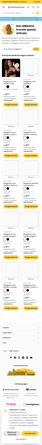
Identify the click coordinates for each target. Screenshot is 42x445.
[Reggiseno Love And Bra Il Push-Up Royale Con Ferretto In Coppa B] (31, 271)
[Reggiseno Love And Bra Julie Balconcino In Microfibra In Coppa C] (11, 68)
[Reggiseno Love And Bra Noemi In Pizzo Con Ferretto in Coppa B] (31, 119)
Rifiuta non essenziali (11, 433)
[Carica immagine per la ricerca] (33, 13)
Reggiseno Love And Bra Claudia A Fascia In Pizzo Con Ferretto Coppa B (11, 286)
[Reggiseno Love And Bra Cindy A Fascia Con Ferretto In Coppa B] (11, 119)
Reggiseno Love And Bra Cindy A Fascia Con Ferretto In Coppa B (10, 133)
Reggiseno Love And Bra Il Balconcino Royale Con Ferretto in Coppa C (30, 83)
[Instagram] (19, 358)
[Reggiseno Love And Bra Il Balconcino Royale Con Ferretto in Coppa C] (31, 68)
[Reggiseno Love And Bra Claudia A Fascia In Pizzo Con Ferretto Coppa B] (11, 271)
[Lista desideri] (33, 7)
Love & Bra (7, 79)
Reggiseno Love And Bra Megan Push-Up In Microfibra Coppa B (10, 235)
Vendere (6, 328)
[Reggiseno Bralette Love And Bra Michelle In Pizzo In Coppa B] (31, 170)
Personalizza (21, 439)
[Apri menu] (3, 7)
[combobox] (16, 13)
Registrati (37, 2)
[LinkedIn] (23, 358)
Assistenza (7, 338)
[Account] (28, 7)
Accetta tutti (30, 433)
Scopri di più (7, 333)
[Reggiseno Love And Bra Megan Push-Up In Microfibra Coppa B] (11, 220)
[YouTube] (31, 358)
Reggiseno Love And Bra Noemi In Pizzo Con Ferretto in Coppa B (30, 133)
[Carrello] (38, 7)
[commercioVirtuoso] (16, 7)
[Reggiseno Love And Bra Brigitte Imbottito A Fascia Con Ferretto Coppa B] (31, 220)
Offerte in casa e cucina (28, 19)
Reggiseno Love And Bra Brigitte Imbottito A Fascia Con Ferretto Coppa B (30, 235)
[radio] (4, 86)
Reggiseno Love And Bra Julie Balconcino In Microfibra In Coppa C (9, 83)
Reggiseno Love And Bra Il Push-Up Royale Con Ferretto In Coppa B (30, 286)
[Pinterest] (27, 358)
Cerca (36, 49)
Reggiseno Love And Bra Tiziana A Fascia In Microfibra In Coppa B (10, 184)
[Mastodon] (11, 358)
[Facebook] (15, 358)
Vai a (4, 343)
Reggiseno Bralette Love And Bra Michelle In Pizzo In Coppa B (30, 184)
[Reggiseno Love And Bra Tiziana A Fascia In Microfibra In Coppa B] (11, 170)
